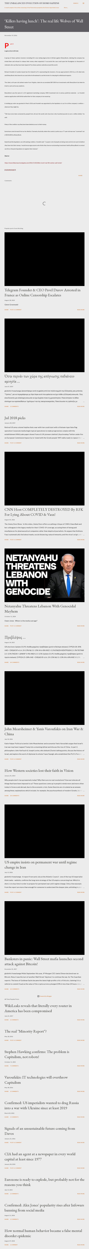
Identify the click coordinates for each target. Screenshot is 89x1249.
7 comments (14, 1066)
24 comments (14, 662)
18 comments (14, 795)
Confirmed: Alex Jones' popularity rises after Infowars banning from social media (44, 1208)
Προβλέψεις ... (15, 637)
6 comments (14, 1020)
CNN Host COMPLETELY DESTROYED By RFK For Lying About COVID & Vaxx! (44, 512)
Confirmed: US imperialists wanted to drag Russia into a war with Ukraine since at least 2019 (42, 1105)
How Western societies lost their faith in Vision (39, 770)
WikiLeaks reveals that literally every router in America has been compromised (38, 1008)
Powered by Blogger (45, 996)
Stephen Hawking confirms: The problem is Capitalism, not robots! (37, 1054)
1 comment (14, 1245)
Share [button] (80, 175)
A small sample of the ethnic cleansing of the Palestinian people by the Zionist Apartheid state (32, 7)
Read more (80, 309)
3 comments (14, 1117)
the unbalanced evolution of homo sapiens (32, 3)
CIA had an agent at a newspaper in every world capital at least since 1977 (40, 1156)
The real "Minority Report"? (26, 1031)
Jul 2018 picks (15, 417)
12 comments (14, 989)
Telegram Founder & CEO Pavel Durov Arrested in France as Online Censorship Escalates (43, 292)
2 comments (14, 406)
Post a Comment (16, 309)
